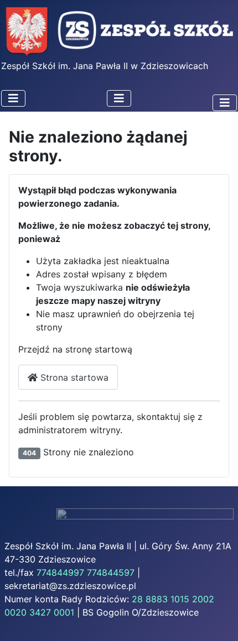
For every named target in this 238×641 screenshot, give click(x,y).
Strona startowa (73, 377)
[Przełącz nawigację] (13, 98)
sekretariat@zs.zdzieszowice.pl (70, 585)
